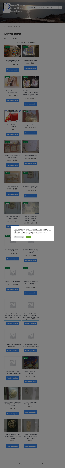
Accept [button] (28, 237)
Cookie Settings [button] (19, 237)
